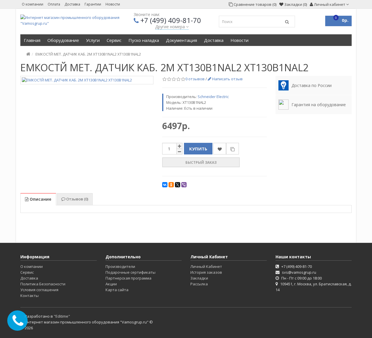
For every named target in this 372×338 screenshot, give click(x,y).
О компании (32, 4)
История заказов (206, 272)
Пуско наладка (143, 40)
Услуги (93, 40)
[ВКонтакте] (164, 184)
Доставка (72, 4)
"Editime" (62, 316)
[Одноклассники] (171, 184)
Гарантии (93, 4)
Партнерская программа (128, 278)
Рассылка (199, 284)
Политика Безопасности (42, 284)
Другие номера (170, 26)
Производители (120, 266)
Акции (111, 284)
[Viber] (184, 184)
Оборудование (63, 40)
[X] (177, 184)
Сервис (114, 40)
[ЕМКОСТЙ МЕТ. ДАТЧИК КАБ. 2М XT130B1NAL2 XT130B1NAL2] (86, 80)
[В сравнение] (232, 148)
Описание (39, 199)
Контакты (29, 295)
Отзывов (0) (76, 199)
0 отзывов (195, 78)
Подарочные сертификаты (130, 272)
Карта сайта (116, 289)
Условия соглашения (39, 289)
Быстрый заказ (201, 162)
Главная (32, 40)
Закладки (199, 278)
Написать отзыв (227, 78)
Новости (112, 4)
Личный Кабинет (206, 266)
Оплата (54, 4)
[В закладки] (219, 148)
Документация (181, 40)
